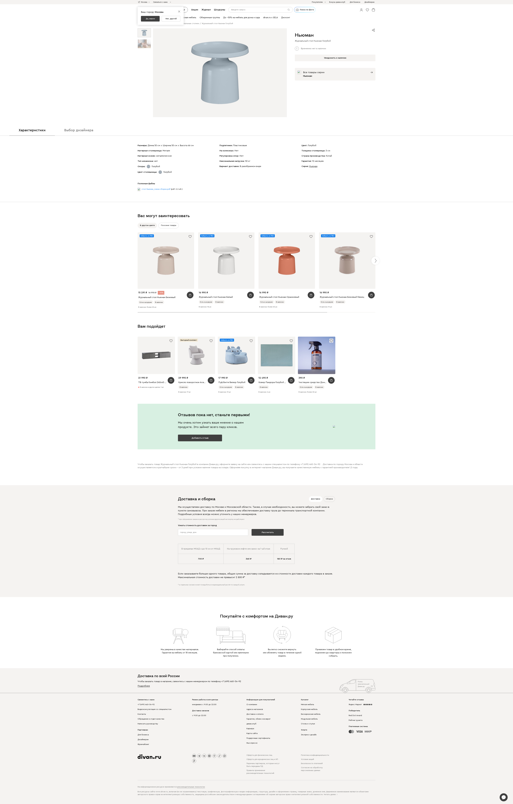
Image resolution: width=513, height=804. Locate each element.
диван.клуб (251, 724)
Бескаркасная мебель (310, 714)
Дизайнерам (143, 739)
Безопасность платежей (312, 763)
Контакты (142, 714)
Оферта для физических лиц (259, 755)
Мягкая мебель (307, 704)
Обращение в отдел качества (151, 719)
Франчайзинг (143, 744)
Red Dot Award (355, 715)
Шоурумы (219, 9)
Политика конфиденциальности (315, 755)
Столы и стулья (308, 724)
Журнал (206, 9)
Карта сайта (252, 733)
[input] (260, 9)
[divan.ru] (149, 756)
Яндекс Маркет (355, 704)
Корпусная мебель (309, 709)
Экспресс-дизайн (308, 735)
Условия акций (307, 759)
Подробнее (144, 686)
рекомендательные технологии (191, 787)
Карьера (250, 729)
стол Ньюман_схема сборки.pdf (156, 189)
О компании (251, 704)
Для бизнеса (143, 735)
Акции (194, 9)
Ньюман (313, 166)
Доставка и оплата (254, 714)
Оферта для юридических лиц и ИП (262, 759)
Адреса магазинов (254, 709)
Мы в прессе (251, 743)
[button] (361, 10)
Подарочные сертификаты (258, 738)
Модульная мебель (309, 719)
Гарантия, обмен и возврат (258, 719)
